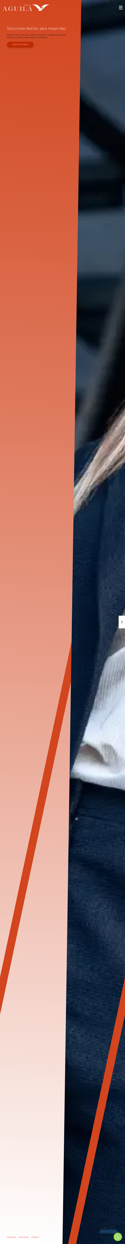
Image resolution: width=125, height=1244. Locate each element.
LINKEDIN (35, 1237)
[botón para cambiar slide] (122, 622)
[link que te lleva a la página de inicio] (26, 7)
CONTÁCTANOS (20, 44)
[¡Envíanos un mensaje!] (118, 1237)
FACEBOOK (11, 1237)
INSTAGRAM (24, 1237)
